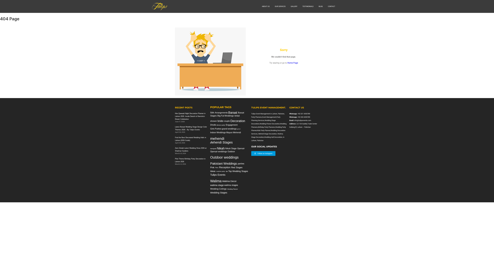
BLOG (321, 6)
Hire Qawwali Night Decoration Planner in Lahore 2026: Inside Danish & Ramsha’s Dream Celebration (190, 116)
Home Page (292, 63)
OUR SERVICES (280, 6)
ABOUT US (266, 6)
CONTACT (331, 6)
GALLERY (294, 6)
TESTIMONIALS (308, 6)
